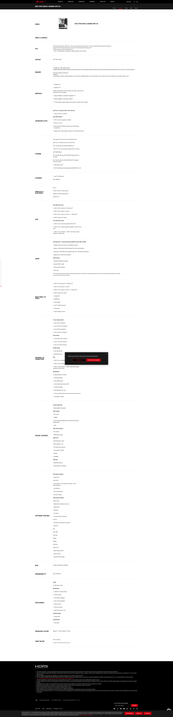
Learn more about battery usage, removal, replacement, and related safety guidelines (55, 678)
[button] (1, 259)
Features (114, 8)
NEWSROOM (49, 708)
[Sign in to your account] (137, 1)
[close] (106, 354)
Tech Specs (120, 8)
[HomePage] (36, 700)
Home (43, 708)
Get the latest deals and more (121, 703)
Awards (126, 8)
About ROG (37, 708)
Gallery (131, 8)
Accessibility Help (57, 708)
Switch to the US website (93, 360)
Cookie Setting (129, 713)
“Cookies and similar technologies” (85, 714)
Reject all (139, 713)
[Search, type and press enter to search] (134, 2)
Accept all (147, 713)
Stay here (79, 360)
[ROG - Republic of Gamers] (40, 2)
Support (136, 8)
